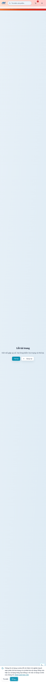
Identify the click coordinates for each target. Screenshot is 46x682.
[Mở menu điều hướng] (42, 3)
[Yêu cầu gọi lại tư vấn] (42, 665)
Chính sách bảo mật (22, 675)
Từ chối (5, 679)
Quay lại (29, 359)
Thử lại (16, 359)
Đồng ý (13, 679)
